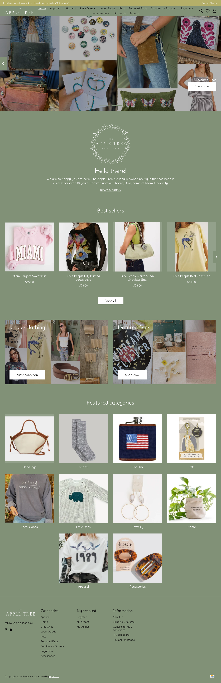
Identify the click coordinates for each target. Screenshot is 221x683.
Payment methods (124, 639)
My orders (83, 621)
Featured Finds (138, 8)
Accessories (137, 587)
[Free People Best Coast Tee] (191, 247)
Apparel (83, 587)
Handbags (29, 467)
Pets (122, 8)
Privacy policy (121, 634)
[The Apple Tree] (19, 10)
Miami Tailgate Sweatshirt (29, 276)
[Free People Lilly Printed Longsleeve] (83, 247)
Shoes (83, 467)
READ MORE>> (110, 190)
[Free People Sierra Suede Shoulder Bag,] (137, 247)
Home (42, 8)
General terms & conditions (122, 628)
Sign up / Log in (209, 3)
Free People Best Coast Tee (191, 276)
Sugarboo (186, 8)
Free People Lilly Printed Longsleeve (83, 278)
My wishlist (83, 626)
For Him (137, 467)
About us (118, 617)
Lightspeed (54, 676)
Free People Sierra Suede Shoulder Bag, (137, 278)
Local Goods (107, 8)
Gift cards (120, 13)
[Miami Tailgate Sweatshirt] (29, 247)
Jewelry (137, 527)
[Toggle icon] (200, 11)
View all (110, 300)
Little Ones (83, 527)
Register (82, 617)
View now (202, 86)
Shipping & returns (123, 621)
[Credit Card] (212, 676)
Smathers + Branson (163, 8)
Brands (134, 13)
